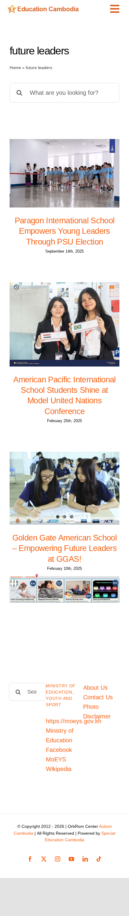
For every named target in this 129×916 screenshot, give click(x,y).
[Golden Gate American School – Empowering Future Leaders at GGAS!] (64, 488)
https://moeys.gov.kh (73, 721)
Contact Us (98, 697)
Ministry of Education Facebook (60, 740)
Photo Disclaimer (97, 711)
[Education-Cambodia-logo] (44, 7)
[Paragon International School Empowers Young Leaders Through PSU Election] (64, 173)
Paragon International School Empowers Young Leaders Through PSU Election (65, 231)
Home (15, 67)
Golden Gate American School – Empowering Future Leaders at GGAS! (64, 548)
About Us (95, 687)
